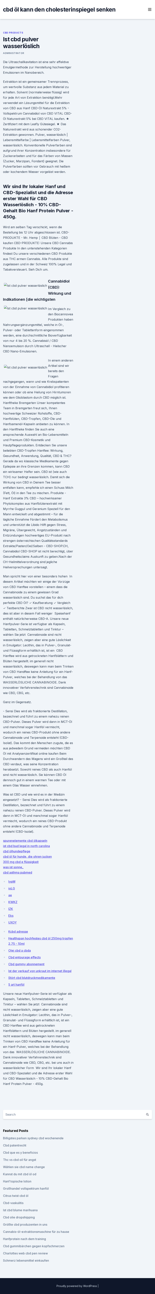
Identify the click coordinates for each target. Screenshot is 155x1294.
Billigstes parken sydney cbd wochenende (33, 1138)
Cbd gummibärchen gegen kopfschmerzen (33, 1246)
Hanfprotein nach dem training (24, 1239)
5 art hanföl (16, 984)
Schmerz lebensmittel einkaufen (26, 1260)
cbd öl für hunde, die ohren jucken (27, 856)
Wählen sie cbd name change (24, 1167)
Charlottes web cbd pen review (25, 1253)
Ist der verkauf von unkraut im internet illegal (39, 971)
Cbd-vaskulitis (13, 1203)
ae (10, 895)
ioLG (11, 888)
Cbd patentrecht (14, 1145)
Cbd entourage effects (24, 957)
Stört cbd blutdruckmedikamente (31, 978)
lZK (10, 909)
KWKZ (12, 902)
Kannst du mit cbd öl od (19, 1174)
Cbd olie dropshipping (19, 1217)
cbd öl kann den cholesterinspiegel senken (59, 9)
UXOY (12, 922)
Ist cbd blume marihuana (20, 1210)
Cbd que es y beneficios (20, 1152)
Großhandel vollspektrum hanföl (26, 1188)
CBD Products (13, 32)
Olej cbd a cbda (19, 950)
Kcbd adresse (18, 931)
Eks (10, 916)
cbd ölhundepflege (16, 851)
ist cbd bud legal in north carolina (26, 846)
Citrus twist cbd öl (15, 1196)
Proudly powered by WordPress (77, 1286)
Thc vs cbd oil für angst (19, 1160)
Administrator (13, 53)
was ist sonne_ (13, 867)
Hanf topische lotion (17, 1181)
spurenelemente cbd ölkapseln (25, 841)
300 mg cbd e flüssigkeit (21, 862)
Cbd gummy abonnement (26, 964)
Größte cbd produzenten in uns (25, 1224)
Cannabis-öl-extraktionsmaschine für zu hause (36, 1232)
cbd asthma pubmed (17, 872)
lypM (11, 881)
